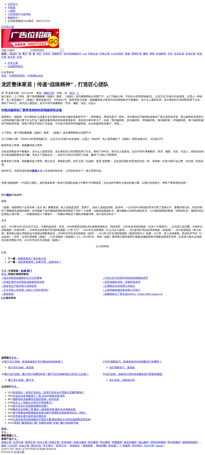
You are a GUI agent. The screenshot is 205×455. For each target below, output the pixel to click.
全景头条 (18, 442)
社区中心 (13, 4)
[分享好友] (7, 72)
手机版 (11, 7)
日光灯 (47, 53)
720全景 (12, 445)
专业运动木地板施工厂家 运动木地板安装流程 (39, 395)
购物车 (11, 17)
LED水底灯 (117, 53)
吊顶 (199, 53)
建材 (145, 53)
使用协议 (75, 445)
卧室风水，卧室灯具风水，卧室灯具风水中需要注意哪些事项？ (49, 392)
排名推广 (113, 445)
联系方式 (61, 445)
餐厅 (25, 53)
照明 (152, 53)
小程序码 (13, 14)
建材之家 (49, 93)
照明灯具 (136, 53)
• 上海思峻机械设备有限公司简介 (121, 290)
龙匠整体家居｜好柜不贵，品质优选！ (40, 262)
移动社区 (36, 445)
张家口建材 (79, 442)
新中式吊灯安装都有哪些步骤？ (31, 406)
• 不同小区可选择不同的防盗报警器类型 (125, 278)
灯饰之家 (104, 53)
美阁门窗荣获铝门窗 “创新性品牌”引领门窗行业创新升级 (46, 422)
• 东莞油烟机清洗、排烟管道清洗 (121, 282)
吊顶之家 (190, 53)
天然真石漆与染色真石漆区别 (29, 416)
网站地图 (101, 445)
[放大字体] (2, 92)
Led (85, 53)
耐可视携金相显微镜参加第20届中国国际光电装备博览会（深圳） (50, 412)
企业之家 (24, 445)
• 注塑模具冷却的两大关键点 (119, 286)
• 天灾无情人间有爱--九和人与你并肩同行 (25, 290)
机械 (23, 270)
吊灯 (39, 53)
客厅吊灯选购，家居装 (21, 367)
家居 (127, 53)
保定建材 (93, 442)
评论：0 (74, 93)
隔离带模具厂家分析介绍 (32, 258)
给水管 (11, 57)
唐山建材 (144, 442)
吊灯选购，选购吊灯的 (122, 380)
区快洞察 (66, 442)
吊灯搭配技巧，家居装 (122, 367)
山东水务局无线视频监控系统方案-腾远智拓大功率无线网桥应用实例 (51, 419)
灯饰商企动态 (35, 75)
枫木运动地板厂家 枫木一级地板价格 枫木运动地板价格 (44, 409)
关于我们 (48, 445)
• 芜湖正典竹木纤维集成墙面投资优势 (23, 282)
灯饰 (3, 57)
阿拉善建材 (174, 442)
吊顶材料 (161, 53)
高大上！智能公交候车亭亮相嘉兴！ (33, 402)
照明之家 (30, 442)
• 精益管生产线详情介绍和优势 (19, 286)
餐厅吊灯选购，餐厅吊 (21, 380)
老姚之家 (6, 442)
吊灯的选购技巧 (72, 53)
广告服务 (125, 445)
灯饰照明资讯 (17, 75)
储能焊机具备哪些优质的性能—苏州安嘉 (36, 399)
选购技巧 (57, 53)
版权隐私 (88, 445)
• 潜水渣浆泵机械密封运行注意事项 (22, 278)
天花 (169, 53)
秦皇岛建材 (130, 442)
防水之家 (42, 442)
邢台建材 (105, 442)
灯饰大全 (93, 53)
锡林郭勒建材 (190, 442)
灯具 (19, 57)
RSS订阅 (149, 445)
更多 (4, 270)
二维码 (11, 10)
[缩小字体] (6, 92)
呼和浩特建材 (158, 442)
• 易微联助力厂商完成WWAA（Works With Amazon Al (133, 294)
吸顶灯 (13, 53)
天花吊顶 (179, 53)
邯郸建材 (117, 442)
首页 (3, 75)
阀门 (29, 270)
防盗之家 (54, 442)
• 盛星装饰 (8, 294)
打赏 (3, 252)
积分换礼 (137, 445)
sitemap (159, 445)
